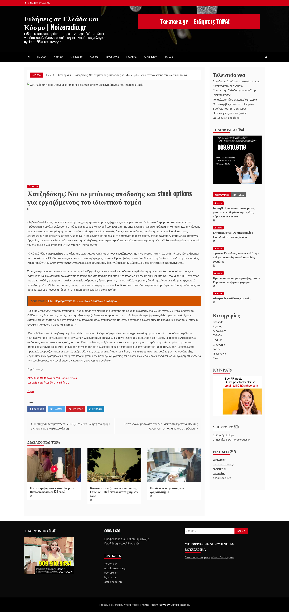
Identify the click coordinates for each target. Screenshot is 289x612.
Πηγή (30, 391)
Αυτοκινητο (150, 56)
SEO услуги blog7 (223, 435)
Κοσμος (58, 56)
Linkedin (96, 408)
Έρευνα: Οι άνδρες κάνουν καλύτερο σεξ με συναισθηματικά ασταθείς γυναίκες (236, 257)
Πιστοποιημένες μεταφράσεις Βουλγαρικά (209, 557)
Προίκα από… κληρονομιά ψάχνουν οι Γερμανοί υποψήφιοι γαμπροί (236, 279)
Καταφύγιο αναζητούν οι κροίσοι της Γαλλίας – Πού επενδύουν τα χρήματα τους (114, 491)
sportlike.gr (219, 468)
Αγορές (94, 56)
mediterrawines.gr (223, 464)
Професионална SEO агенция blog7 (126, 539)
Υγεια (216, 358)
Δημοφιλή (222, 194)
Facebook (37, 408)
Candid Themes (179, 604)
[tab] (222, 194)
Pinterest (77, 408)
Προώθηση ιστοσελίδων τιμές (121, 543)
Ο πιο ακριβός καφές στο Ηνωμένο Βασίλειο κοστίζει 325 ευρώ (52, 489)
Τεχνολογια (112, 56)
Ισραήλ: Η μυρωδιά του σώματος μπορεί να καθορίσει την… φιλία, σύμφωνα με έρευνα (234, 212)
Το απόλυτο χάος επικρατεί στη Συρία (235, 99)
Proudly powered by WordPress (118, 604)
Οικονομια (76, 56)
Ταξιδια (169, 56)
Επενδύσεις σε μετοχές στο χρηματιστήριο (167, 489)
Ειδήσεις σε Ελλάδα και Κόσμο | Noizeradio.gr (61, 22)
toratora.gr (219, 459)
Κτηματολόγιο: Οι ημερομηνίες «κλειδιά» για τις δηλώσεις (233, 234)
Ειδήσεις (238, 194)
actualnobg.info (222, 477)
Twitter (57, 408)
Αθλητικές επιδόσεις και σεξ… (232, 298)
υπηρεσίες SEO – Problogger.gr (231, 439)
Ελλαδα (41, 56)
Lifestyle (131, 56)
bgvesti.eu (219, 473)
